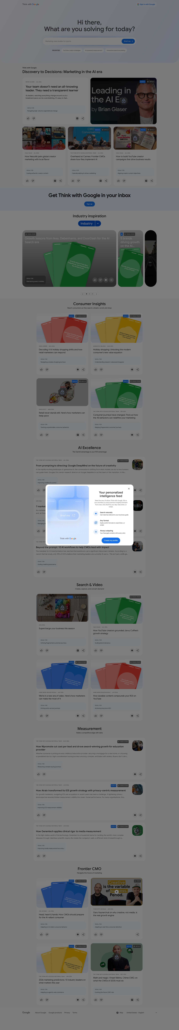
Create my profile (111, 540)
